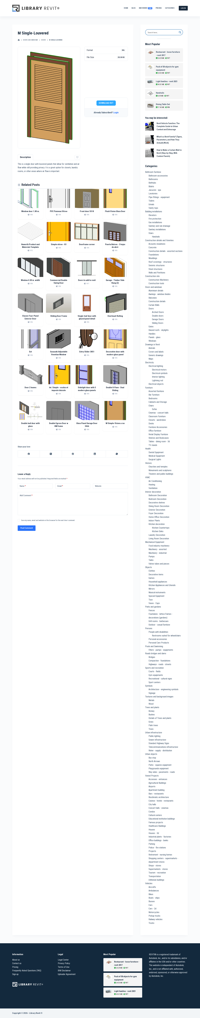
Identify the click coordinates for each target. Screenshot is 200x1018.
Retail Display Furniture (158, 434)
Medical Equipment (157, 456)
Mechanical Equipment (154, 542)
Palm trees (153, 725)
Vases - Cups (154, 603)
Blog (134, 8)
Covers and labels (156, 351)
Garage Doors (158, 319)
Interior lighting (158, 377)
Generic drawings (156, 355)
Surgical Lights (155, 459)
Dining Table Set (163, 104)
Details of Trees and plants (160, 718)
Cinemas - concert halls (158, 412)
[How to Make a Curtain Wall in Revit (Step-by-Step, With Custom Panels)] (149, 153)
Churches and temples (158, 466)
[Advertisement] (106, 79)
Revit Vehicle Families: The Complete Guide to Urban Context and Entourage (168, 126)
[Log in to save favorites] (77, 157)
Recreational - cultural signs (160, 678)
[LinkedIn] (95, 454)
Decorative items (156, 574)
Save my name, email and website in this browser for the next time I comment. (48, 520)
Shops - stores (155, 865)
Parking (152, 844)
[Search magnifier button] (180, 32)
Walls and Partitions (157, 272)
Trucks (151, 923)
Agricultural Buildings (157, 783)
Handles (152, 333)
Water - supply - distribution (160, 750)
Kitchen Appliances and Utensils (162, 585)
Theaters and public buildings (161, 474)
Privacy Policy (64, 963)
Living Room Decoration (159, 538)
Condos (152, 811)
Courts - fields (155, 671)
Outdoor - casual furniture (159, 624)
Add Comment (26, 495)
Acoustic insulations (157, 244)
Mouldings (153, 258)
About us (16, 960)
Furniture (149, 387)
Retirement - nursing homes (160, 854)
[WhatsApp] (117, 454)
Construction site (152, 276)
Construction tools (156, 283)
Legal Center (63, 960)
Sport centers (154, 682)
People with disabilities (158, 632)
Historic (148, 463)
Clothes (152, 571)
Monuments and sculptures (160, 470)
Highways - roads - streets (160, 664)
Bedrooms (153, 398)
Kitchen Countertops (160, 527)
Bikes (151, 894)
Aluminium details (156, 290)
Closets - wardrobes (157, 420)
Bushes (152, 714)
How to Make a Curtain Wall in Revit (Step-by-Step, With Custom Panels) (169, 153)
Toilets (151, 200)
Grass (151, 722)
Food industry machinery (159, 545)
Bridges (152, 657)
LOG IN (183, 8)
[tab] (25, 157)
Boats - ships (154, 898)
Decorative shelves (157, 502)
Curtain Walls (154, 305)
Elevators (152, 215)
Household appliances (158, 581)
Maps (151, 359)
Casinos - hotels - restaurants (161, 800)
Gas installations (155, 222)
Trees (151, 729)
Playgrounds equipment (159, 768)
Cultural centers (155, 815)
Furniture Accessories (158, 427)
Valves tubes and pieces (159, 563)
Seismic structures (157, 265)
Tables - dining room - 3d (159, 441)
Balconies (153, 298)
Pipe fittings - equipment (159, 197)
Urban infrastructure (153, 732)
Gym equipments (156, 675)
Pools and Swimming (154, 646)
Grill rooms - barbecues (158, 621)
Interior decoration (153, 492)
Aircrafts (152, 887)
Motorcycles (154, 912)
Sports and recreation (154, 668)
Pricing (159, 8)
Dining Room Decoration (159, 506)
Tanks (151, 560)
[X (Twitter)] (51, 454)
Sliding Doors (157, 323)
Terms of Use (63, 967)
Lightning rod (157, 380)
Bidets (151, 186)
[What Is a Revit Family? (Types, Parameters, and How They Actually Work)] (149, 139)
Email (60, 486)
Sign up (15, 974)
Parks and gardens (153, 606)
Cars (150, 905)
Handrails (160, 93)
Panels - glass (154, 337)
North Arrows (154, 761)
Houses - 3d (154, 833)
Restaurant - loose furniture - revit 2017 (168, 54)
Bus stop (152, 757)
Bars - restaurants (156, 793)
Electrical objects (156, 384)
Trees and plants (152, 707)
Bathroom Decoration (158, 495)
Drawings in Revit (152, 344)
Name (23, 486)
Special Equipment (156, 596)
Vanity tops (153, 208)
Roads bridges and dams (155, 653)
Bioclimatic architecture (159, 797)
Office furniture (155, 430)
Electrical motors (159, 369)
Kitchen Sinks (157, 531)
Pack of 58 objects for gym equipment (167, 68)
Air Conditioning (155, 481)
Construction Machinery (159, 280)
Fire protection (155, 218)
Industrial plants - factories (160, 836)
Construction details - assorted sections (165, 251)
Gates (151, 326)
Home (126, 8)
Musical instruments (157, 592)
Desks (151, 423)
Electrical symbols (159, 373)
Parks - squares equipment (160, 765)
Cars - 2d (152, 908)
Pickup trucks (154, 916)
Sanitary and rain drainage (159, 226)
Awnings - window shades (159, 294)
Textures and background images (159, 696)
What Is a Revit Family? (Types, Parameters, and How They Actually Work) (169, 139)
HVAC (147, 477)
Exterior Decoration (157, 510)
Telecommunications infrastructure (163, 747)
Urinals (151, 204)
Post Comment (26, 528)
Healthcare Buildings (157, 826)
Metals (151, 700)
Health (148, 448)
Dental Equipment (156, 452)
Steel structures (155, 269)
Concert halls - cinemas (158, 808)
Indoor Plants (154, 520)
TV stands (153, 445)
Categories (169, 8)
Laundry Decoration (157, 535)
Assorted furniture (156, 391)
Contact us (16, 963)
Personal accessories (158, 639)
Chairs (151, 405)
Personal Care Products (159, 642)
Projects (152, 851)
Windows (152, 341)
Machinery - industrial (158, 553)
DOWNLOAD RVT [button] (106, 103)
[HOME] (19, 40)
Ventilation (153, 488)
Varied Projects (152, 775)
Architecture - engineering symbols (163, 689)
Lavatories (153, 193)
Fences (152, 610)
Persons (148, 628)
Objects (148, 567)
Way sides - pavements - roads (162, 772)
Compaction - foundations (159, 660)
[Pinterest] (73, 454)
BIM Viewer (145, 8)
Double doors (157, 316)
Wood (151, 704)
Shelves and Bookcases (159, 438)
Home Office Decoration (159, 517)
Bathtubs (152, 182)
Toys (151, 599)
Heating (152, 484)
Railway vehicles (155, 919)
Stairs (151, 233)
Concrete (152, 247)
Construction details (157, 301)
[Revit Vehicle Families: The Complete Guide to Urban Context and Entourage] (149, 126)
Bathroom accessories (158, 175)
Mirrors (152, 588)
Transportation (155, 876)
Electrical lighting (156, 366)
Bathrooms (153, 179)
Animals (152, 348)
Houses (152, 829)
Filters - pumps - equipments (161, 650)
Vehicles (148, 883)
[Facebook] (29, 454)
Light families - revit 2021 (166, 81)
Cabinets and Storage (158, 402)
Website (98, 486)
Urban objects (151, 754)
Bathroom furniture (153, 172)
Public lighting (154, 736)
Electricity (149, 362)
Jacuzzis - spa (155, 190)
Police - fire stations (157, 847)
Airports (152, 786)
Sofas (154, 409)
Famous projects (156, 822)
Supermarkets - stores (158, 869)
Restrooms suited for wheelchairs (166, 635)
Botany (151, 711)
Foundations (154, 254)
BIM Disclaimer (64, 970)
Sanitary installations (157, 229)
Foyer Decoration (156, 513)
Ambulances (154, 890)
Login (116, 112)
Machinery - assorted (158, 549)
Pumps (152, 556)
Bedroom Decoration (157, 499)
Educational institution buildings (162, 818)
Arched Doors (158, 312)
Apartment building (156, 790)
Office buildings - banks (158, 840)
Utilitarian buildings (156, 880)
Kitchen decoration (157, 524)
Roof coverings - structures (160, 262)
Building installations (153, 211)
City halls (152, 804)
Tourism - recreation (157, 872)
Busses (152, 901)
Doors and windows (153, 287)
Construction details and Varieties (159, 240)
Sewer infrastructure (157, 739)
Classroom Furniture (157, 416)
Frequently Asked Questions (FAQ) (26, 970)
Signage (152, 693)
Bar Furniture (154, 394)
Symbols (149, 686)
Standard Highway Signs (159, 743)
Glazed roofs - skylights (159, 330)
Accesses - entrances (158, 779)
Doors (151, 308)
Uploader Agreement (67, 974)
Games (151, 578)
